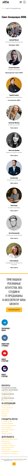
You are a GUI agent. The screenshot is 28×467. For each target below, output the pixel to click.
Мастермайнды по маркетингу (10, 451)
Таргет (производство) (8, 429)
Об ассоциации (6, 405)
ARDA (3, 8)
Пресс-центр (5, 411)
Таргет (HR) (5, 431)
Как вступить (5, 409)
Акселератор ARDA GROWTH (10, 439)
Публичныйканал (6, 329)
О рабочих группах (7, 421)
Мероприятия (5, 441)
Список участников (7, 407)
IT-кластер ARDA (6, 443)
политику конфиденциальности (18, 460)
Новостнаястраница (5, 345)
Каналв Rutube (5, 375)
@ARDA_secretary (8, 400)
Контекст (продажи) (7, 423)
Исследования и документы (10, 453)
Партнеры (4, 414)
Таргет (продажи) (7, 427)
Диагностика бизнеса (8, 447)
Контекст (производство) (9, 425)
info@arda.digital (6, 396)
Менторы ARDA (6, 449)
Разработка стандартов (8, 445)
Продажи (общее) (7, 433)
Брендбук (4, 416)
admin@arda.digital (7, 392)
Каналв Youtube (5, 360)
